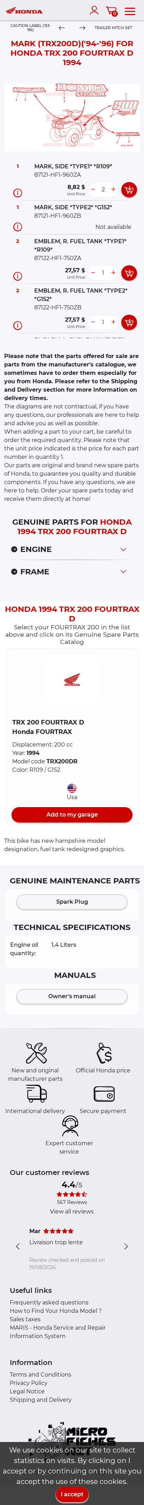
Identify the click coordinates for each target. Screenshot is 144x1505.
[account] (96, 10)
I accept (72, 1494)
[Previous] (61, 28)
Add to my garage (72, 814)
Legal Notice (27, 1391)
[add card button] (129, 189)
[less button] (93, 189)
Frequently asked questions (49, 1302)
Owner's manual (72, 996)
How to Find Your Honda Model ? (56, 1311)
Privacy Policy (29, 1383)
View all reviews (72, 1211)
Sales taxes (25, 1319)
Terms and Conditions (40, 1374)
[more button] (113, 189)
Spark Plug (72, 901)
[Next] (82, 28)
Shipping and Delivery (41, 1399)
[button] (72, 680)
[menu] (130, 10)
